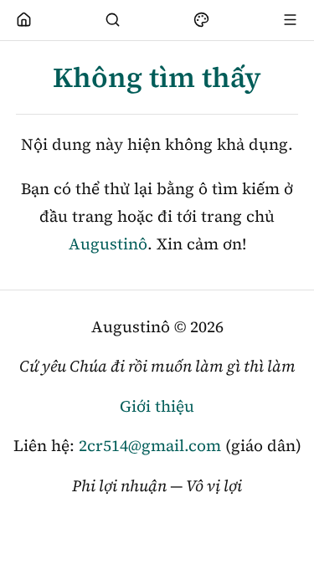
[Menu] (290, 20)
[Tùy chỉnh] (202, 20)
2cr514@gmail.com (150, 445)
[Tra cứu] (113, 20)
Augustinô (108, 243)
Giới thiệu (157, 406)
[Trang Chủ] (24, 20)
